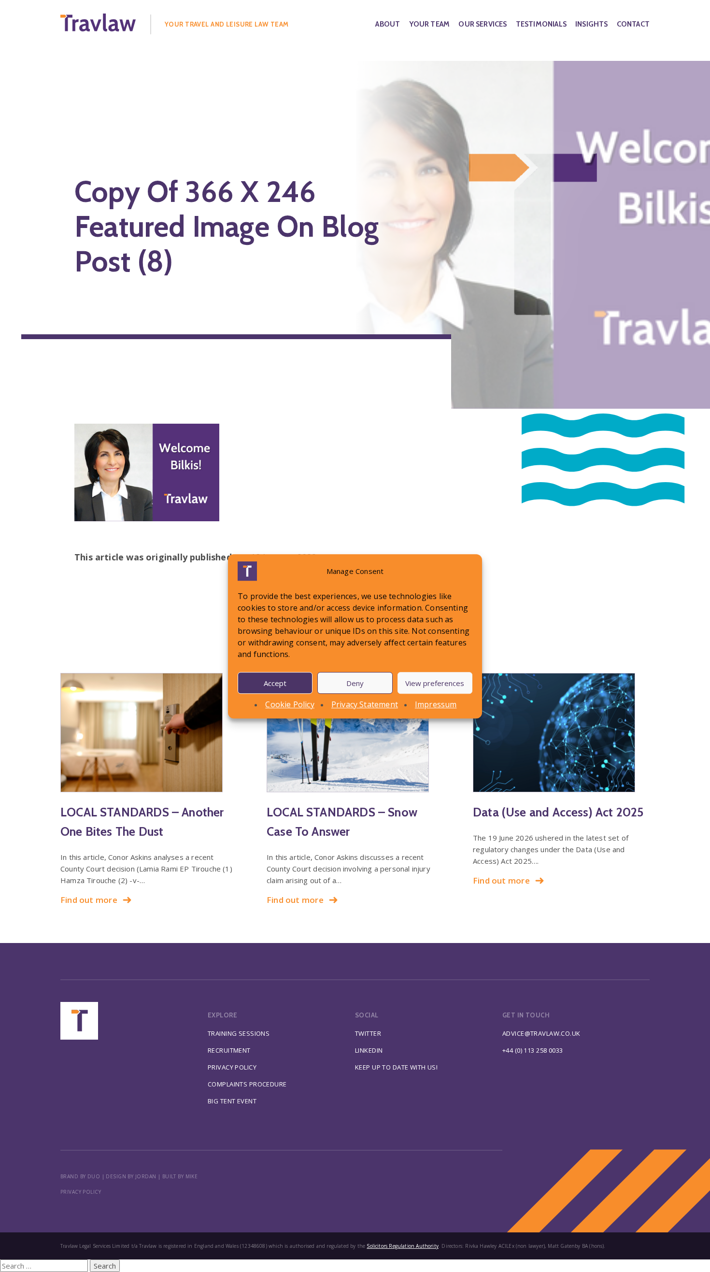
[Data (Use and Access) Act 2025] (561, 732)
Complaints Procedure (247, 1084)
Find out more (88, 899)
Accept (275, 682)
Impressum (436, 704)
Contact (633, 24)
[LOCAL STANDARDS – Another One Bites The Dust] (148, 732)
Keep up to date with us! (396, 1067)
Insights (591, 24)
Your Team (429, 24)
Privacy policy (80, 1191)
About (387, 24)
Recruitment (229, 1050)
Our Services (482, 24)
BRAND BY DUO (80, 1176)
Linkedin (369, 1050)
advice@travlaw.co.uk (541, 1033)
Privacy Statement (364, 704)
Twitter (368, 1033)
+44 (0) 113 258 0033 (532, 1050)
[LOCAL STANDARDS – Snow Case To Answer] (355, 732)
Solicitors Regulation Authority (403, 1246)
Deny (355, 682)
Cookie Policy (289, 704)
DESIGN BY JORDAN (131, 1176)
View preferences (434, 682)
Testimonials (541, 24)
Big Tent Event (232, 1101)
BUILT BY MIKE (180, 1176)
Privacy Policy (232, 1067)
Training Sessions (239, 1033)
